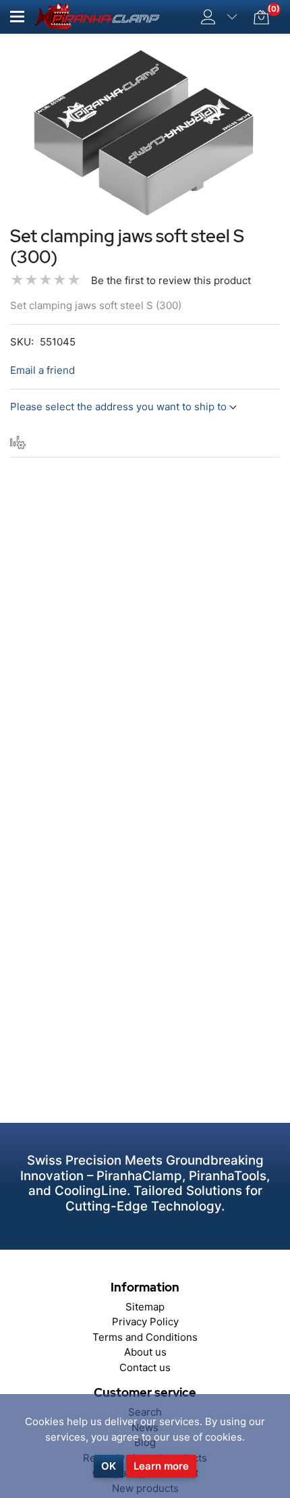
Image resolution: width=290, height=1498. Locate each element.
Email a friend (42, 370)
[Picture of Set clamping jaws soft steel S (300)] (145, 132)
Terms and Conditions (145, 1337)
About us (145, 1352)
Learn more (161, 1466)
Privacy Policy (145, 1321)
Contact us (145, 1367)
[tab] (18, 443)
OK (108, 1466)
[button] (17, 16)
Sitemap (145, 1306)
